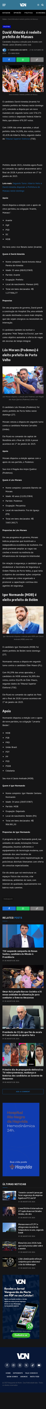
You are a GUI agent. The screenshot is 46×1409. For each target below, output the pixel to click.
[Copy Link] (37, 59)
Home (4, 19)
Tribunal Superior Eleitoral (17, 138)
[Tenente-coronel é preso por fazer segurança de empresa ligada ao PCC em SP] (9, 1195)
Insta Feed (34, 1377)
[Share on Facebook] (9, 59)
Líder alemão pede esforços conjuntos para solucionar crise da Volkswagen (30, 1262)
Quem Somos (12, 1377)
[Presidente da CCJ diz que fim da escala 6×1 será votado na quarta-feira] (23, 1017)
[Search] (42, 5)
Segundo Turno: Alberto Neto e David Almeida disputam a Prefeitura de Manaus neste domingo (22, 187)
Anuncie (24, 1377)
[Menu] (4, 5)
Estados (6, 13)
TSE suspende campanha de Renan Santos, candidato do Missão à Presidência (19, 954)
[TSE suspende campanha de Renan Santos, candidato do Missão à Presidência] (23, 935)
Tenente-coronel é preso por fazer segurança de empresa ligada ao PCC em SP (30, 1195)
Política (29, 13)
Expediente (18, 1373)
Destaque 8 (8, 899)
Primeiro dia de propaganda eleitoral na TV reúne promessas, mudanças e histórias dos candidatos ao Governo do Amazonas (22, 1074)
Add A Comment (23, 1091)
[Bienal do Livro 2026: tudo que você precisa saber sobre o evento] (9, 1246)
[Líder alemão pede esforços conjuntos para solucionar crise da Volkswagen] (9, 1262)
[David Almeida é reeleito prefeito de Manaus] (23, 78)
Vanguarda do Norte (18, 50)
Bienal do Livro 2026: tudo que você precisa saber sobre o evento (30, 1246)
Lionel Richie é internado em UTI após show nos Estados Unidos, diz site (30, 1211)
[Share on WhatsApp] (23, 59)
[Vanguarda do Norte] (23, 5)
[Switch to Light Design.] (38, 5)
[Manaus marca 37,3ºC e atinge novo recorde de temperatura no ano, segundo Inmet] (9, 1227)
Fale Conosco (31, 1373)
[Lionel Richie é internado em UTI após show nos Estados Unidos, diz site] (9, 1211)
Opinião (17, 13)
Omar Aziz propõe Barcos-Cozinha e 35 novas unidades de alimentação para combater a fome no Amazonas (22, 994)
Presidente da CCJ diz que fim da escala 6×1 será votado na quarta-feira (22, 1033)
